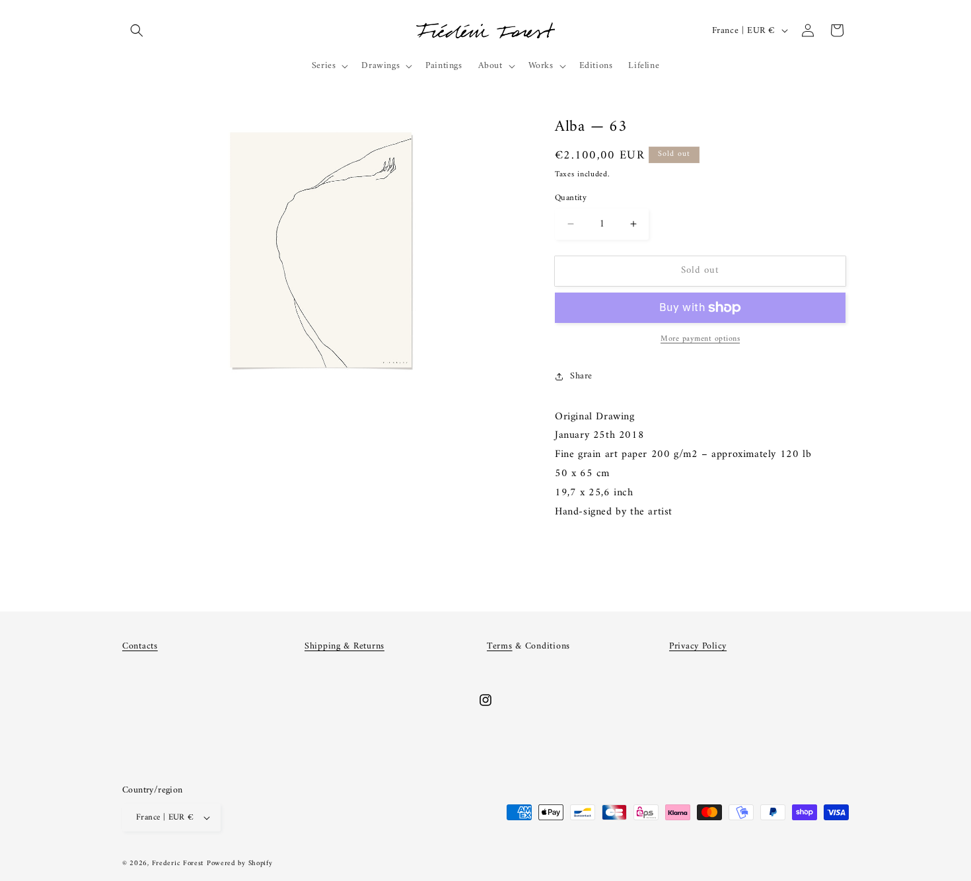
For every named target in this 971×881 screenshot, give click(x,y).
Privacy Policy (698, 646)
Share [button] (581, 376)
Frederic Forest (178, 863)
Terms (500, 646)
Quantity (571, 198)
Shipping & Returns (344, 646)
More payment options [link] (700, 339)
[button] (136, 30)
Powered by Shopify (240, 863)
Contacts (140, 646)
